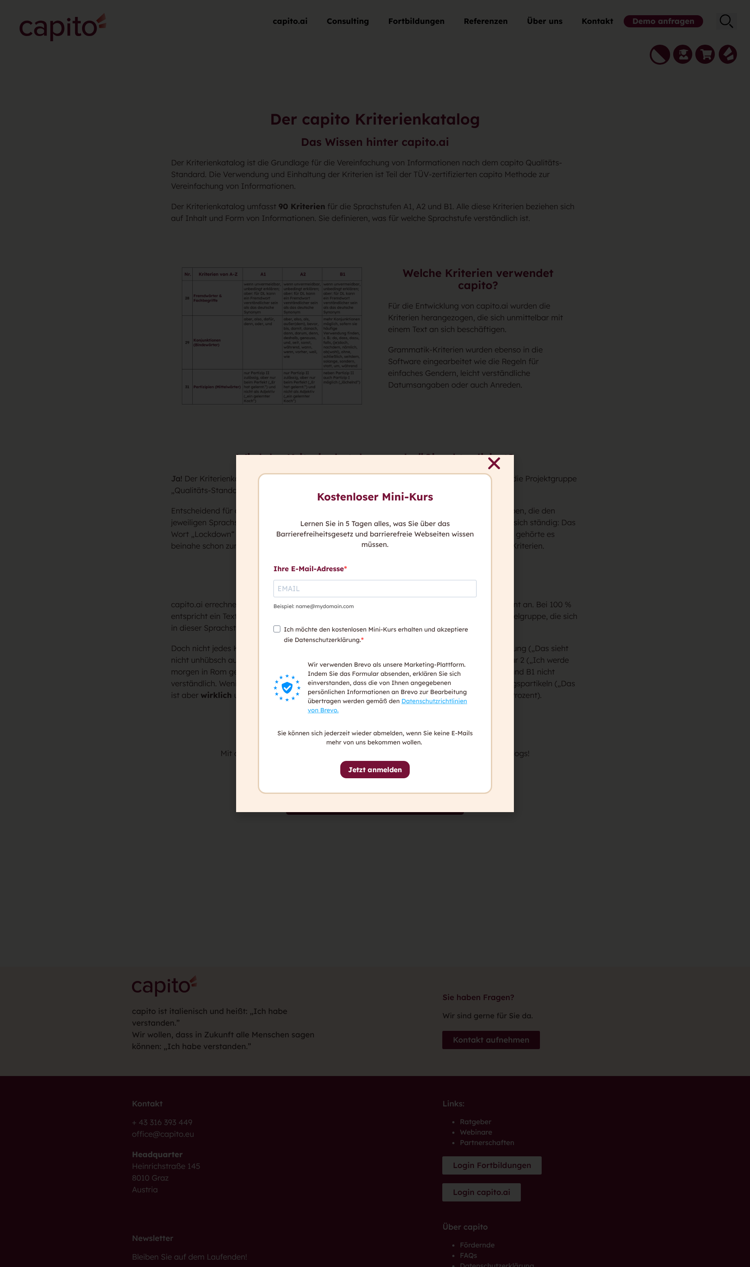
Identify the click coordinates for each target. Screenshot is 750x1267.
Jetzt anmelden (375, 769)
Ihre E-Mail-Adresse (308, 568)
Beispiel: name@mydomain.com (313, 606)
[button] (494, 463)
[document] (375, 633)
